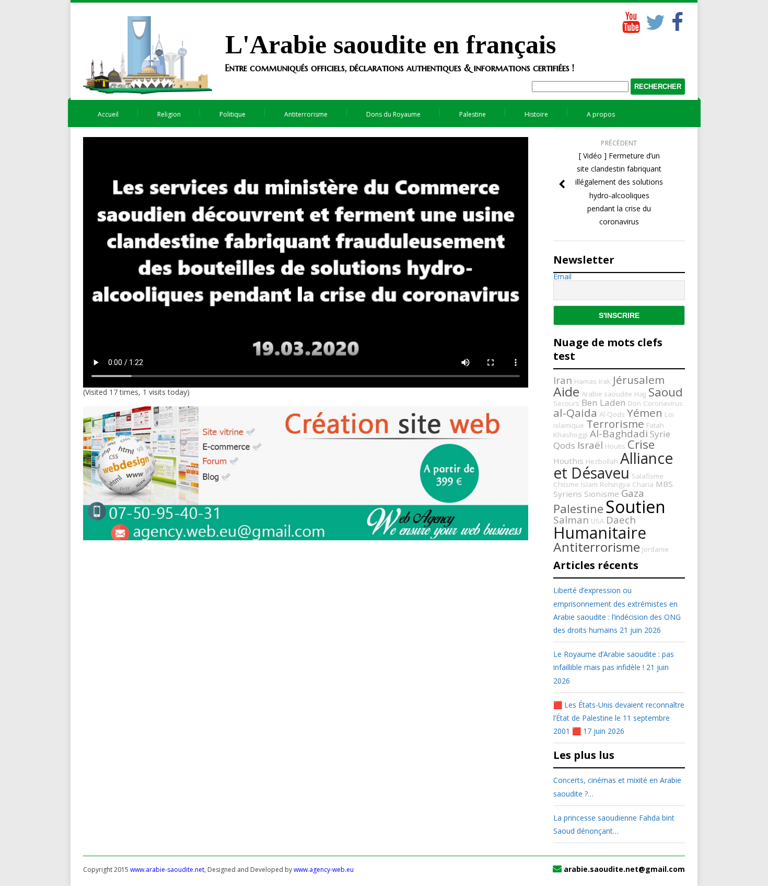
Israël (590, 445)
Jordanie (655, 549)
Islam (589, 484)
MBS (664, 484)
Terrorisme (615, 423)
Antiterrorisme (306, 114)
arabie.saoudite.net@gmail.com (624, 869)
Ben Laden (603, 402)
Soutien (636, 506)
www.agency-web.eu (324, 869)
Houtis (615, 446)
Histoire (536, 114)
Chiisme (566, 484)
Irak (605, 381)
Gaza (632, 493)
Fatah (655, 425)
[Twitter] (653, 20)
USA (597, 521)
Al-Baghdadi (619, 433)
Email (562, 276)
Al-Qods (612, 414)
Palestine (472, 114)
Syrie (660, 434)
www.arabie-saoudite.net (167, 869)
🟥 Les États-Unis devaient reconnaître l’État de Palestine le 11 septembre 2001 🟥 (618, 718)
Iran (562, 380)
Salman (571, 520)
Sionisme (601, 494)
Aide (566, 391)
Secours (566, 403)
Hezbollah (602, 461)
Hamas (585, 381)
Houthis (568, 461)
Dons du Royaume (393, 114)
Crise (641, 444)
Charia (643, 484)
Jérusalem (639, 379)
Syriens (567, 494)
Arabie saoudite (606, 394)
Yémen (644, 412)
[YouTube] (630, 20)
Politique (232, 114)
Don (634, 403)
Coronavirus (663, 403)
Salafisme (648, 476)
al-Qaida (575, 412)
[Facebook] (677, 20)
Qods (564, 445)
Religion (169, 114)
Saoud (665, 392)
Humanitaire (599, 532)
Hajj (640, 394)
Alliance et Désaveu (613, 465)
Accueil (108, 114)
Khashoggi (570, 434)
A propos (601, 114)
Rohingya (615, 484)
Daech (621, 520)
